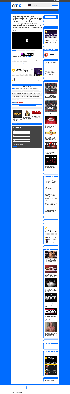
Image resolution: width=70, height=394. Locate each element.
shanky (22, 96)
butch (31, 88)
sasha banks (18, 96)
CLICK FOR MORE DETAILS (49, 71)
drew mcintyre (19, 90)
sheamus (31, 96)
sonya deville (17, 98)
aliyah (21, 88)
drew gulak (13, 90)
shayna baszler (26, 96)
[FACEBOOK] (56, 0)
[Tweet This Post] (15, 102)
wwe (34, 98)
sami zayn (13, 96)
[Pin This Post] (18, 102)
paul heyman (39, 93)
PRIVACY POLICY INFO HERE (27, 86)
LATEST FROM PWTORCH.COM (49, 176)
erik (22, 90)
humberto (34, 90)
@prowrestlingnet (29, 56)
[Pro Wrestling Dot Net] (19, 5)
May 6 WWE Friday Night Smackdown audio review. (26, 63)
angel (24, 88)
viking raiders (22, 98)
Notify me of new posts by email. (18, 144)
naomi (28, 93)
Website (14, 140)
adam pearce (17, 88)
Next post (39, 105)
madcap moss (14, 93)
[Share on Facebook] (13, 102)
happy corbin (30, 90)
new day (31, 93)
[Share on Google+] (21, 102)
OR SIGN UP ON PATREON (49, 74)
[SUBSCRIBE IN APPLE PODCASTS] (27, 55)
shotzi (13, 98)
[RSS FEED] (57, 0)
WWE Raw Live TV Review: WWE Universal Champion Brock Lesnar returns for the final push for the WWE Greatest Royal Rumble (36, 118)
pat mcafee (34, 93)
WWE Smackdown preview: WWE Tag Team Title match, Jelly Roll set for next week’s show (27, 118)
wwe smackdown (38, 98)
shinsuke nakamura (36, 96)
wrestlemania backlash (29, 98)
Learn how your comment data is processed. (32, 148)
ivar (38, 90)
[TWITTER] (54, 0)
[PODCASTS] (58, 0)
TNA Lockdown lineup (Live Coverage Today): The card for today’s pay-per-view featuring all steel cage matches (51, 114)
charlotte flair (35, 88)
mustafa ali (24, 93)
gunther (26, 90)
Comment (14, 130)
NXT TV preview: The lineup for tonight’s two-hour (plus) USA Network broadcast (17, 119)
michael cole (19, 93)
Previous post (16, 105)
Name (13, 135)
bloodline (27, 88)
